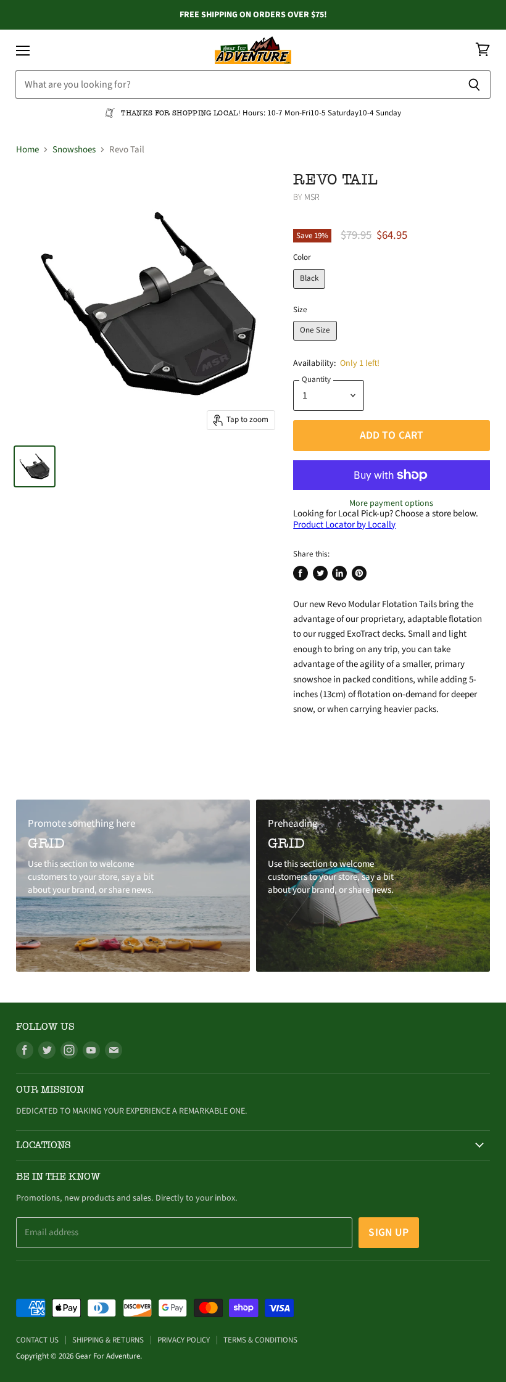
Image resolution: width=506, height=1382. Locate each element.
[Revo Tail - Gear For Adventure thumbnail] (34, 466)
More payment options (391, 503)
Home (27, 149)
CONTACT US (37, 1340)
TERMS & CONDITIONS (260, 1340)
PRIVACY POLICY (183, 1340)
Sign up (388, 1232)
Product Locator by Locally (344, 524)
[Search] (474, 84)
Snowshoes (74, 149)
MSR (312, 197)
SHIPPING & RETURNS (108, 1340)
